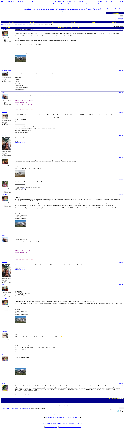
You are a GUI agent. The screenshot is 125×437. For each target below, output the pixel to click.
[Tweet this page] (118, 411)
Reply (122, 26)
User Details (72, 22)
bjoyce (3, 179)
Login (122, 16)
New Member (120, 18)
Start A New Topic (116, 26)
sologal (3, 383)
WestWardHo (4, 112)
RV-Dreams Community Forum (18, 24)
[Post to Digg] (120, 411)
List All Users (32, 22)
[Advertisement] (62, 433)
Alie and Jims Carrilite (6, 70)
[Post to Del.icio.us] (123, 411)
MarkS (3, 284)
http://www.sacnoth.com (23, 188)
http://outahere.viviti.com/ (20, 142)
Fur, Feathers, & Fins (31, 24)
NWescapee (4, 29)
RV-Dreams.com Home (6, 24)
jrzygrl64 (3, 92)
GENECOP (4, 135)
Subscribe (121, 408)
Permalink (121, 29)
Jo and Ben (4, 157)
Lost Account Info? (119, 19)
